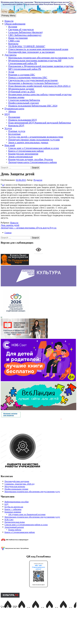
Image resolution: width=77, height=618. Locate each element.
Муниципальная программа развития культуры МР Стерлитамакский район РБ (34, 62)
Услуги (8, 128)
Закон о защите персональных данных (28, 142)
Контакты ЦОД (16, 125)
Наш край (10, 145)
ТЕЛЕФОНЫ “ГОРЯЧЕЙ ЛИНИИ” (26, 46)
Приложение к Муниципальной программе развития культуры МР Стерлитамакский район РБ (40, 67)
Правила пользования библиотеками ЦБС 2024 (32, 105)
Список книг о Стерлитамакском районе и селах (33, 148)
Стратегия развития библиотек (24, 100)
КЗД (6, 504)
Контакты (13, 43)
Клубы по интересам (14, 507)
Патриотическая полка (15, 522)
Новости (9, 21)
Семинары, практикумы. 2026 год (19, 484)
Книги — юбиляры (13, 509)
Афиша (12, 111)
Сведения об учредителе (21, 29)
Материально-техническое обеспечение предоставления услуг (41, 57)
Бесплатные (14, 134)
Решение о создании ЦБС (21, 74)
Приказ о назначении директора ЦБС (27, 77)
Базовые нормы (16, 97)
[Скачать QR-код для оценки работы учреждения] (31, 471)
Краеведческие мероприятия (23, 153)
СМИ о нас (14, 40)
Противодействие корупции (17, 481)
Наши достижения (18, 38)
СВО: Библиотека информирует (24, 35)
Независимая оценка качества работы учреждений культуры (39, 94)
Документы (10, 54)
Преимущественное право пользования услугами (34, 139)
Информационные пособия (17, 501)
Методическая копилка (15, 486)
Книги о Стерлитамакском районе (26, 151)
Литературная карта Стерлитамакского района (32, 162)
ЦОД (7, 114)
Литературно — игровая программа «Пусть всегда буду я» (29, 227)
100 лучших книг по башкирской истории (26, 514)
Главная (8, 232)
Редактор (38, 180)
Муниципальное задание (21, 88)
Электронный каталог (14, 527)
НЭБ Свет (9, 519)
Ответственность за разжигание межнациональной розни (38, 49)
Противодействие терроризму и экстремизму (31, 52)
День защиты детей (10, 225)
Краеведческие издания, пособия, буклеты (30, 159)
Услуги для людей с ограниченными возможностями (35, 136)
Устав (11, 71)
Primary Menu (8, 15)
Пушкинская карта (14, 108)
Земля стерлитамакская (20, 156)
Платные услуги (16, 131)
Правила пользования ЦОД (22, 119)
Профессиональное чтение (16, 489)
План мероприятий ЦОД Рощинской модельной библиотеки (39, 122)
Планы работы (14, 529)
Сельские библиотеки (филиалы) (25, 32)
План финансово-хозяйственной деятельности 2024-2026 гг (39, 86)
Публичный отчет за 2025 (21, 91)
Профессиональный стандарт (23, 103)
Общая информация (15, 23)
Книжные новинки (13, 512)
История (12, 26)
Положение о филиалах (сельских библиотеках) (33, 83)
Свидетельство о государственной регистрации (33, 80)
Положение (14, 117)
